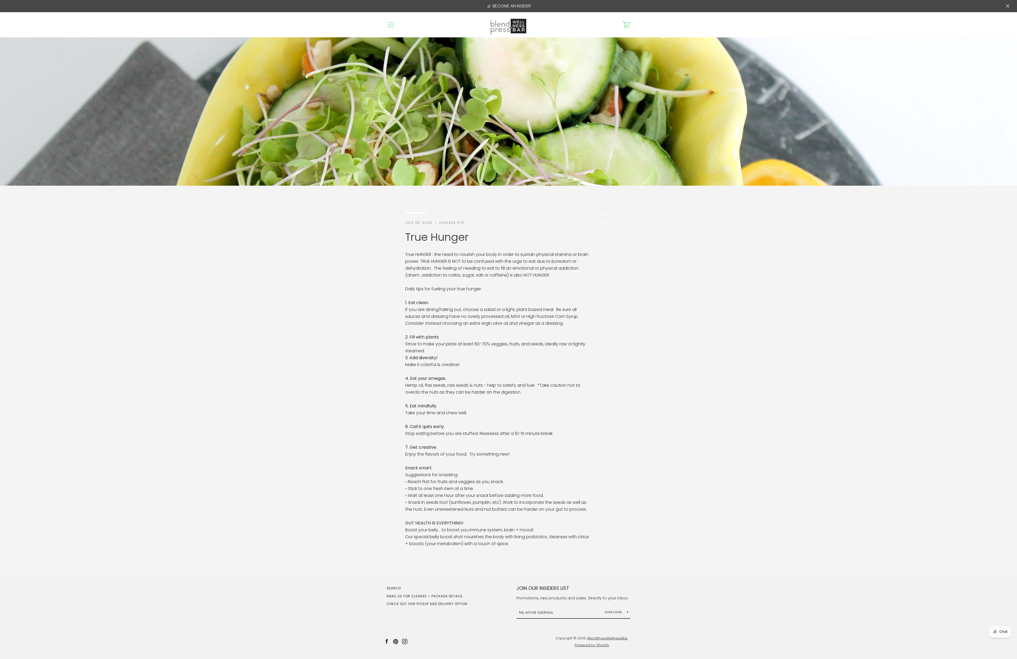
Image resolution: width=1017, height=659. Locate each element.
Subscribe (614, 612)
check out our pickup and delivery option (427, 604)
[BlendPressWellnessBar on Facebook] (386, 641)
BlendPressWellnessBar (607, 638)
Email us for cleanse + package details (425, 596)
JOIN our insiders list (542, 588)
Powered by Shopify (592, 645)
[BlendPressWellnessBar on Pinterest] (395, 641)
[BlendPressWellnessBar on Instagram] (404, 641)
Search (394, 588)
